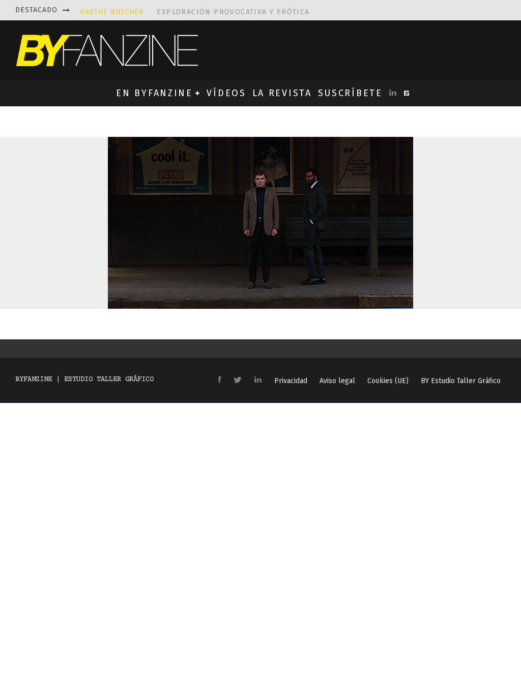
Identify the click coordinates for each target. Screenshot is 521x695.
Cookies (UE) (388, 381)
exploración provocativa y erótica (195, 10)
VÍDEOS (226, 93)
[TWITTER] (238, 381)
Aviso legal (337, 381)
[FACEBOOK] (219, 380)
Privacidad (290, 381)
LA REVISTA (282, 93)
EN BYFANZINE (154, 93)
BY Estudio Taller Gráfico (461, 381)
